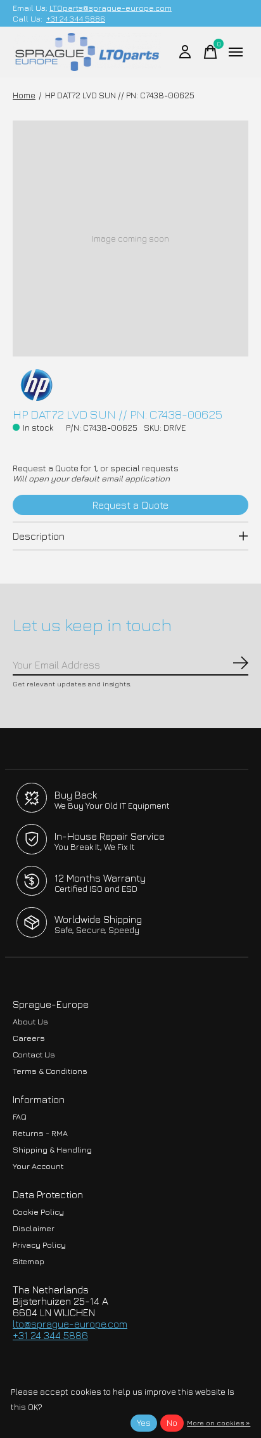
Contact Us (34, 1054)
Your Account (38, 1166)
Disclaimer (33, 1228)
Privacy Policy (39, 1245)
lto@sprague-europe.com (70, 1324)
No (172, 1423)
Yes (144, 1423)
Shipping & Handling (52, 1149)
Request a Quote (130, 505)
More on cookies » (218, 1422)
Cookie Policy (38, 1212)
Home (24, 95)
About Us (30, 1021)
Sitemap (28, 1261)
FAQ (20, 1116)
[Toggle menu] (235, 52)
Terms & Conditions (50, 1071)
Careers (29, 1038)
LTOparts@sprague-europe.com (110, 8)
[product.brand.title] (130, 385)
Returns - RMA (40, 1133)
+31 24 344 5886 (75, 18)
